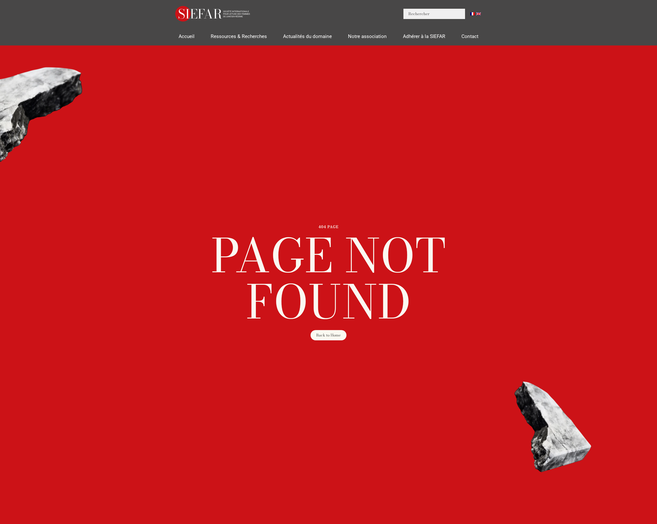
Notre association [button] (367, 36)
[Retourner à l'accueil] (213, 13)
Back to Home (328, 335)
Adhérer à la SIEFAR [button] (424, 36)
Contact (469, 36)
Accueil (187, 36)
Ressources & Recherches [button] (239, 36)
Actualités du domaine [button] (307, 36)
